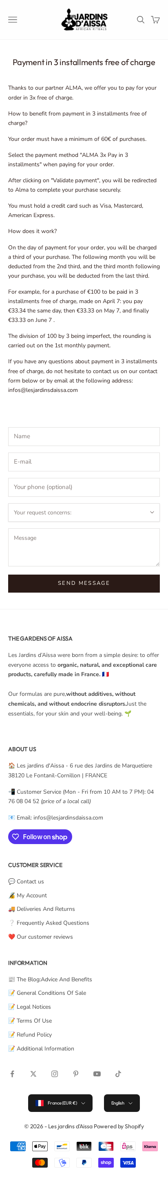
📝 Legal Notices (29, 1007)
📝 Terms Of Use (30, 1021)
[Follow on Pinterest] (76, 1074)
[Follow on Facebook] (12, 1074)
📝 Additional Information (41, 1049)
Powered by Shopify (119, 1126)
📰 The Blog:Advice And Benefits (50, 979)
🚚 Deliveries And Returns (41, 909)
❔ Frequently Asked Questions (48, 923)
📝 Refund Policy (30, 1035)
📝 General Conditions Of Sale (47, 993)
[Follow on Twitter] (33, 1074)
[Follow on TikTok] (118, 1074)
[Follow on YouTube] (97, 1074)
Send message (84, 583)
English (117, 1103)
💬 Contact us (26, 881)
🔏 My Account (27, 895)
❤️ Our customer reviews (40, 937)
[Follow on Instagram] (55, 1074)
